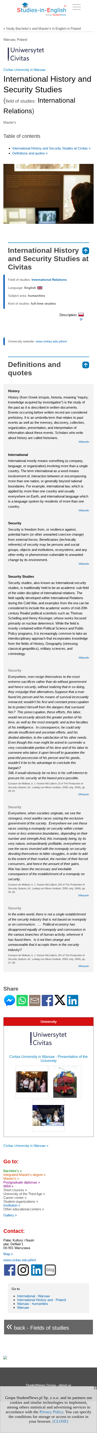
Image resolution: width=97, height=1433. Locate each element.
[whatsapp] (22, 1004)
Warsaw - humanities (32, 1304)
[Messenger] (9, 1004)
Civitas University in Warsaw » (25, 1146)
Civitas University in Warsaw (24, 70)
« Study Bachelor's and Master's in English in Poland (42, 28)
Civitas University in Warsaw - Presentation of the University (48, 1059)
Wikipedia (84, 441)
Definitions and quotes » (30, 153)
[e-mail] (34, 1004)
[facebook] (9, 1275)
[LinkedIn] (72, 1004)
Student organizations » (20, 1201)
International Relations (49, 279)
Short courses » (15, 1190)
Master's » (11, 1178)
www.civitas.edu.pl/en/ (51, 341)
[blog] (50, 1275)
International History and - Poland (41, 1300)
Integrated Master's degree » (24, 1175)
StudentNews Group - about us (48, 1385)
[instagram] (23, 1275)
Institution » (11, 1205)
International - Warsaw (33, 1296)
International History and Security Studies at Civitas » (51, 148)
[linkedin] (36, 1275)
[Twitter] (60, 1003)
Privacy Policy (51, 1412)
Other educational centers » (23, 1209)
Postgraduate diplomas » (21, 1182)
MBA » (8, 1186)
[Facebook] (47, 1004)
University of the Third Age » (24, 1194)
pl (81, 319)
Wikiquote (83, 794)
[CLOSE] (60, 1421)
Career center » (14, 1198)
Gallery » (10, 1215)
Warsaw (23, 1307)
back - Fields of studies (37, 1326)
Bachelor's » (12, 1171)
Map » (8, 1254)
